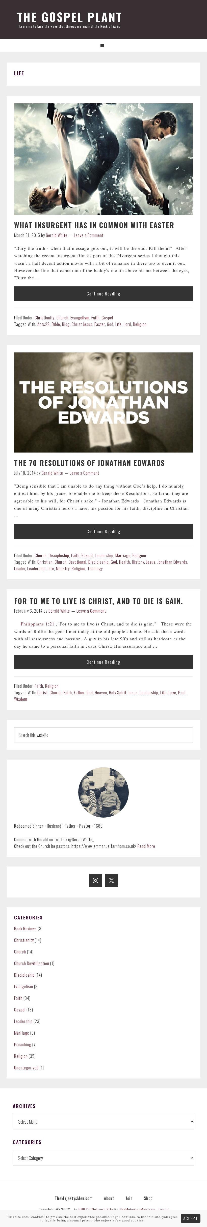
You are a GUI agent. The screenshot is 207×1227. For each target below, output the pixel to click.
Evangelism (79, 318)
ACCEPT (190, 1218)
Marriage (123, 555)
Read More (146, 846)
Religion (140, 324)
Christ (42, 693)
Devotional (77, 562)
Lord (127, 324)
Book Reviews (25, 928)
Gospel (107, 318)
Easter (99, 324)
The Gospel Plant (69, 16)
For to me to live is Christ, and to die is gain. (98, 601)
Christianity (45, 318)
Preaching (22, 1044)
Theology (95, 568)
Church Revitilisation (31, 963)
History (138, 562)
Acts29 (43, 324)
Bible (56, 324)
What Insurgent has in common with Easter (94, 225)
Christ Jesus (82, 324)
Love (172, 693)
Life (118, 324)
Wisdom (20, 699)
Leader (19, 568)
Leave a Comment (89, 235)
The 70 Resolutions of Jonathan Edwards (89, 463)
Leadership (104, 555)
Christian (45, 562)
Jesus (151, 562)
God (110, 324)
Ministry (63, 568)
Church (62, 318)
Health (124, 562)
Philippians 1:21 (38, 624)
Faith (95, 318)
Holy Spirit (117, 693)
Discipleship (59, 555)
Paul (182, 693)
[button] (103, 45)
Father (79, 693)
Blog (66, 324)
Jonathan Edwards (172, 562)
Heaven (101, 693)
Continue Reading (103, 294)
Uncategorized (26, 1068)
